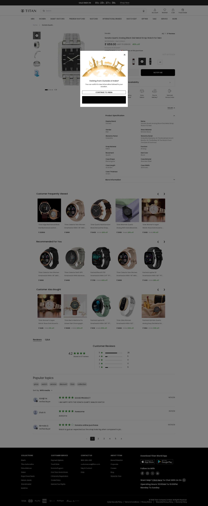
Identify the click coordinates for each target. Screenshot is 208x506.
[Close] (104, 53)
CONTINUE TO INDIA (104, 92)
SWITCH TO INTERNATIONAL (104, 100)
